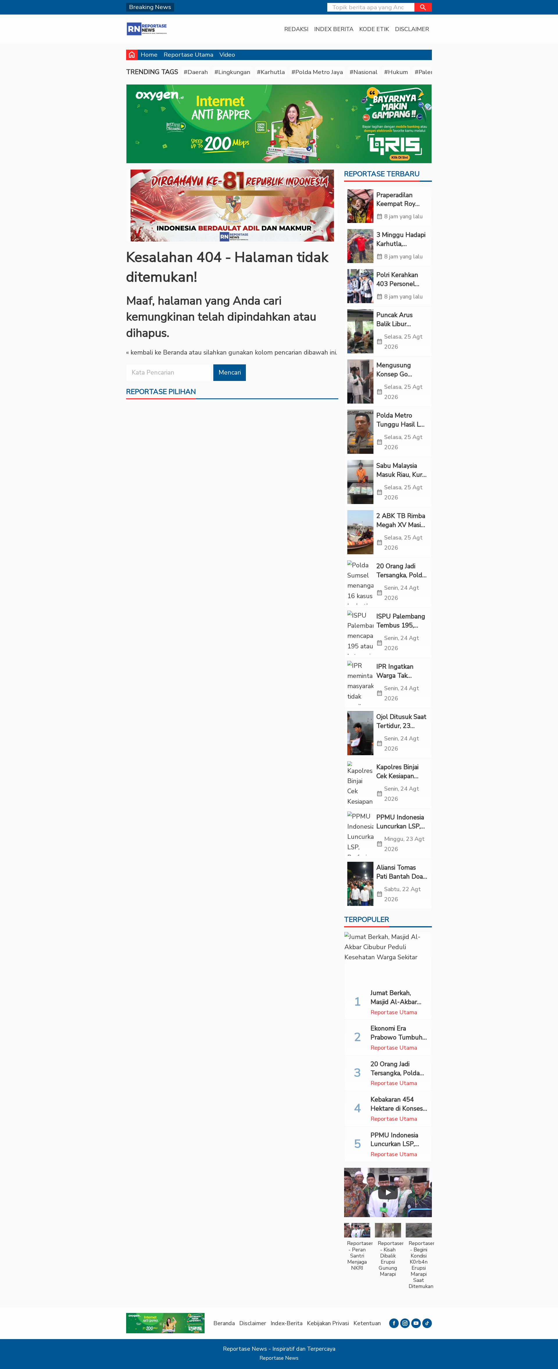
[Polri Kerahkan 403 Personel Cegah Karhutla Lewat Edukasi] (360, 286)
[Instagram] (405, 1323)
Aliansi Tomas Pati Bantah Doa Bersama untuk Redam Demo (399, 881)
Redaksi (296, 29)
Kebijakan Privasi (328, 1323)
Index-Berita (287, 1323)
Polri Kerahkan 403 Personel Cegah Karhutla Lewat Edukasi (398, 288)
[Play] (388, 1192)
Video (227, 55)
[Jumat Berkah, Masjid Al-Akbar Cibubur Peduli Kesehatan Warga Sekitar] (388, 958)
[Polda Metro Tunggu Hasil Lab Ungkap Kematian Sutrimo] (360, 432)
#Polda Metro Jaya (317, 72)
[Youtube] (416, 1323)
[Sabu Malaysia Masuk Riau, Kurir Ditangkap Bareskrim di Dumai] (360, 482)
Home (149, 55)
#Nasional (364, 72)
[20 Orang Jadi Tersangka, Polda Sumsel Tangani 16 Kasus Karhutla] (360, 582)
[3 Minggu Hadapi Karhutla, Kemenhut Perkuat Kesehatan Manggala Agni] (360, 246)
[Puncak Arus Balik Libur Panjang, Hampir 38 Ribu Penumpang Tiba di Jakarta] (360, 331)
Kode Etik (374, 29)
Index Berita (333, 29)
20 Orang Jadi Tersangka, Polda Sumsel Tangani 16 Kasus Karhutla (398, 1077)
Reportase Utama (188, 55)
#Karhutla (271, 72)
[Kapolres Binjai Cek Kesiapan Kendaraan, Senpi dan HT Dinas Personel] (360, 783)
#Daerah (196, 72)
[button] (423, 7)
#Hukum (396, 72)
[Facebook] (394, 1323)
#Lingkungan (232, 72)
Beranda (224, 1323)
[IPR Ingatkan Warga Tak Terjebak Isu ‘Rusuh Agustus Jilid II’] (360, 683)
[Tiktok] (427, 1323)
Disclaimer (412, 29)
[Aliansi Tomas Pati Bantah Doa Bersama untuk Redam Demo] (360, 884)
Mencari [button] (230, 372)
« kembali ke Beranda (156, 352)
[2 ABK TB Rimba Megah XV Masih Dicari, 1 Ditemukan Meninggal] (360, 532)
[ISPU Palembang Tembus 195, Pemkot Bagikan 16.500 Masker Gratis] (360, 633)
